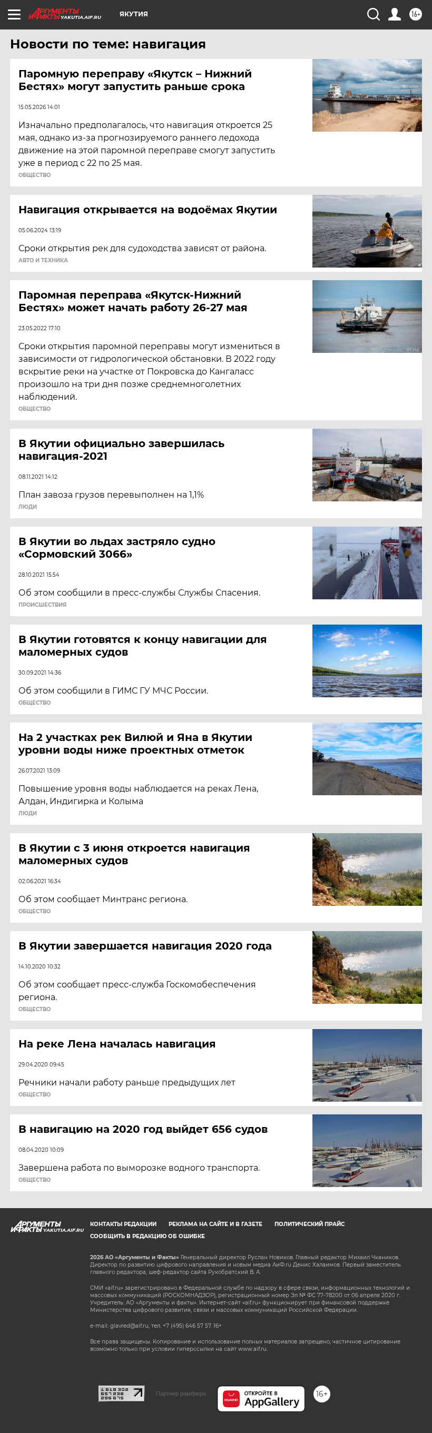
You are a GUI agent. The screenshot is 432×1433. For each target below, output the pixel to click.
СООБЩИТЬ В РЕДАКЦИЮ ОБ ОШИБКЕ (147, 1236)
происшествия (42, 605)
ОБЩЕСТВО (34, 175)
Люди (27, 507)
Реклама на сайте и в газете (215, 1224)
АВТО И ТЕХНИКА (43, 260)
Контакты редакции (123, 1224)
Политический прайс (309, 1224)
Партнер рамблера (181, 1393)
